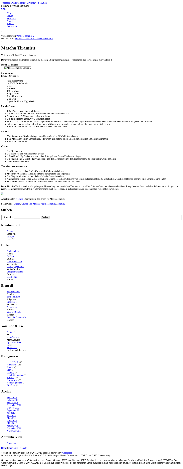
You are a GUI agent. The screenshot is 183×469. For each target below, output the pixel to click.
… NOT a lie (13, 362)
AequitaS (11, 332)
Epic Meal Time (14, 342)
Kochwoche (12, 380)
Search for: (8, 217)
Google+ (22, 3)
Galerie (10, 231)
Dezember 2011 (14, 428)
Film (9, 370)
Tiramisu (61, 204)
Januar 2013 (12, 402)
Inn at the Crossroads (16, 317)
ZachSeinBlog (13, 297)
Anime (10, 367)
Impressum (12, 26)
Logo (3, 8)
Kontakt (10, 23)
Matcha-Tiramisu (48, 204)
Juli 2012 (11, 413)
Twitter (14, 3)
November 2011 (14, 431)
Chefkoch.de (12, 277)
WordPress (67, 453)
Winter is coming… (25, 36)
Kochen (19, 199)
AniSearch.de (13, 251)
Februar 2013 (13, 400)
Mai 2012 (11, 418)
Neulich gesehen (14, 382)
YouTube (11, 385)
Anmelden (11, 443)
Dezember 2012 (14, 405)
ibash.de (10, 256)
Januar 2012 (12, 426)
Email (44, 3)
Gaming (10, 372)
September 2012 (14, 410)
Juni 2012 (11, 415)
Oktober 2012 (13, 407)
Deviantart (31, 3)
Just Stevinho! (13, 291)
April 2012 (12, 420)
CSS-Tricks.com (14, 261)
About (10, 21)
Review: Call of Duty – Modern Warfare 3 (34, 38)
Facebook (6, 3)
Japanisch (11, 18)
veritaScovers (13, 337)
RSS (39, 3)
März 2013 (12, 397)
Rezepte (10, 236)
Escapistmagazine (15, 271)
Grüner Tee (26, 204)
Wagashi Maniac (14, 312)
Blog (9, 13)
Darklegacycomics (15, 266)
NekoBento (12, 307)
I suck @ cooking (15, 375)
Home (4, 448)
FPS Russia (12, 347)
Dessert (17, 204)
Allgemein (11, 364)
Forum (10, 16)
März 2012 (12, 423)
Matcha (36, 204)
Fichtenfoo (12, 302)
